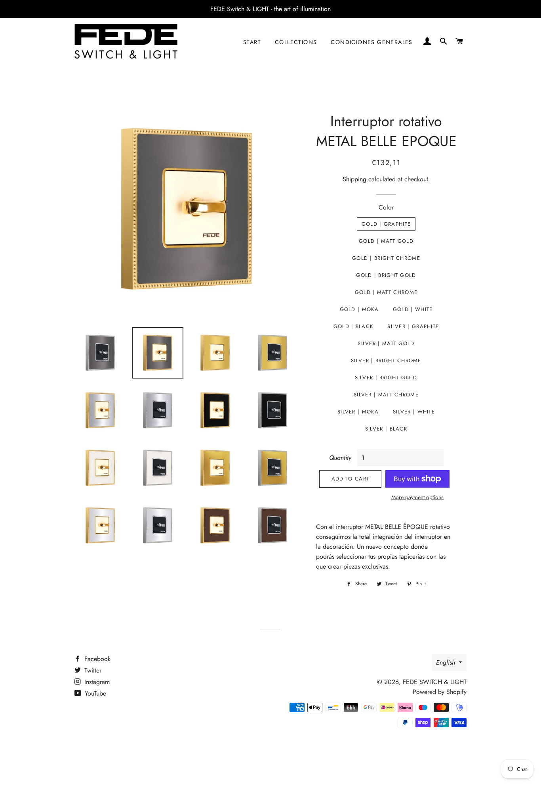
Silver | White (414, 411)
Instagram (96, 681)
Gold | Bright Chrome (386, 258)
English (445, 662)
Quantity (340, 457)
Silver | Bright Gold (386, 377)
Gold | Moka (359, 309)
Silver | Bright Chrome (386, 360)
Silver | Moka (358, 411)
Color (386, 207)
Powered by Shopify (440, 691)
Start (252, 42)
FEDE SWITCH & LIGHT (435, 681)
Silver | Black (386, 428)
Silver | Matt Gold (386, 343)
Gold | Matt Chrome (386, 292)
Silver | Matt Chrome (386, 394)
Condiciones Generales (371, 42)
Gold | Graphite (386, 224)
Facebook (96, 658)
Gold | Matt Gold (386, 241)
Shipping (354, 179)
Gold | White (413, 309)
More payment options (417, 497)
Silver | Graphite (413, 326)
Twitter (91, 670)
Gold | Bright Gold (386, 275)
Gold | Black (353, 326)
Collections (296, 42)
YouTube (94, 693)
